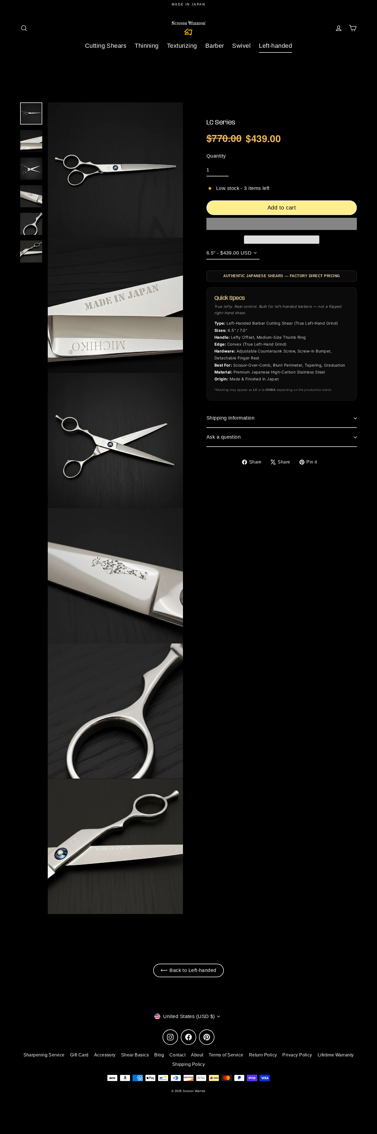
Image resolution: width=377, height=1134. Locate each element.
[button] (281, 224)
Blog (159, 1055)
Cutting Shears (105, 45)
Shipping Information (230, 418)
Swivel (241, 45)
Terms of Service (226, 1055)
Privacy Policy (297, 1055)
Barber (214, 45)
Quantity (216, 156)
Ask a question (223, 437)
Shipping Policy (188, 1064)
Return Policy (263, 1055)
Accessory (105, 1055)
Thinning (147, 45)
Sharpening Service (44, 1055)
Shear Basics (135, 1055)
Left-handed (275, 45)
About (197, 1055)
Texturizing (182, 45)
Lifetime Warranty (336, 1055)
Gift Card (79, 1055)
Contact (177, 1055)
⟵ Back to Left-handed (188, 970)
